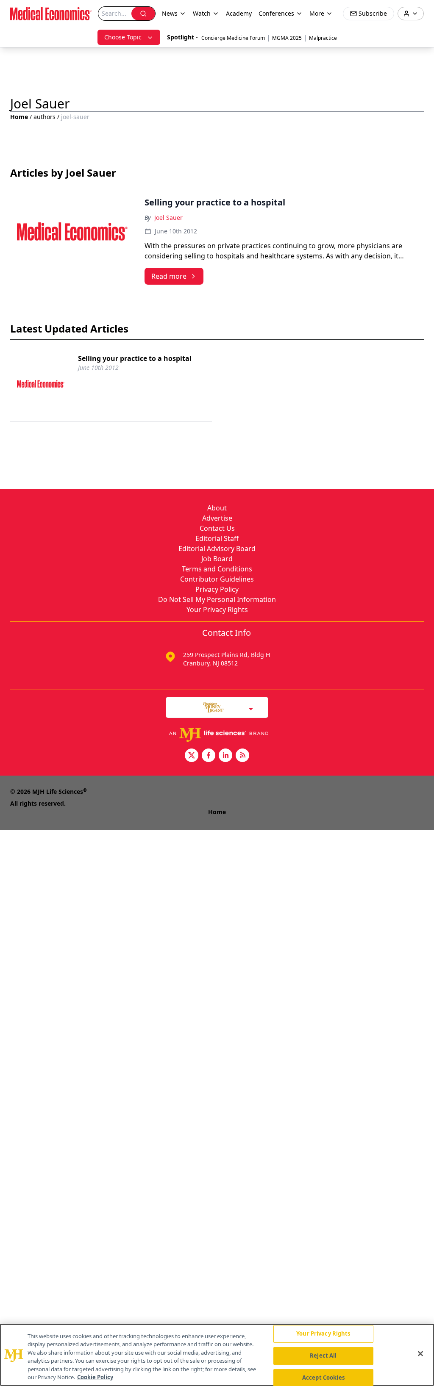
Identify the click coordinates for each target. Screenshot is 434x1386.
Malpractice (323, 38)
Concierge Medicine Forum (233, 38)
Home (19, 117)
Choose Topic (123, 37)
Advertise (217, 518)
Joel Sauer (168, 217)
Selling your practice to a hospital (135, 358)
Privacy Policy (217, 589)
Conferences (276, 13)
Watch (202, 13)
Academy (239, 13)
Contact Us (217, 528)
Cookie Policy (95, 1377)
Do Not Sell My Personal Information (217, 599)
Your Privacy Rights (217, 609)
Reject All (323, 1355)
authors (44, 117)
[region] (217, 1355)
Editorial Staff (217, 538)
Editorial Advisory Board (217, 548)
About (217, 508)
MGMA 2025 (287, 38)
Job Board (217, 558)
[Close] (420, 1353)
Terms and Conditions (217, 569)
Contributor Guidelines (217, 579)
